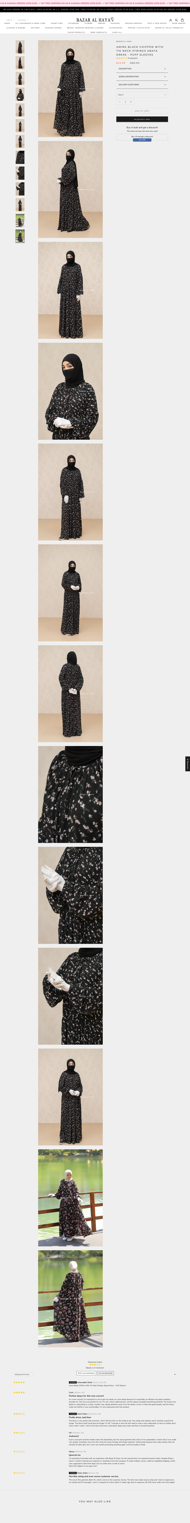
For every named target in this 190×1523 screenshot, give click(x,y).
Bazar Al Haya (124, 41)
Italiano (22, 20)
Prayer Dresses (133, 23)
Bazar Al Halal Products (169, 28)
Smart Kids (57, 23)
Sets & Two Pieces (157, 23)
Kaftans (35, 28)
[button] (122, 58)
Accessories (115, 28)
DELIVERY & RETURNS (129, 84)
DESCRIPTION (125, 68)
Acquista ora (142, 119)
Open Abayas (179, 23)
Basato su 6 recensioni (95, 1368)
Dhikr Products (76, 32)
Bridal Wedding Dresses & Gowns (85, 28)
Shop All (117, 32)
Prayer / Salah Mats (139, 28)
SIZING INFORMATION (129, 76)
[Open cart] (182, 20)
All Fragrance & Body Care (30, 23)
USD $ (9, 20)
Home (7, 23)
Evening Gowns (53, 28)
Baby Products (99, 32)
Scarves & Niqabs (16, 28)
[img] (19, 1382)
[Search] (176, 20)
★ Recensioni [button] (188, 763)
